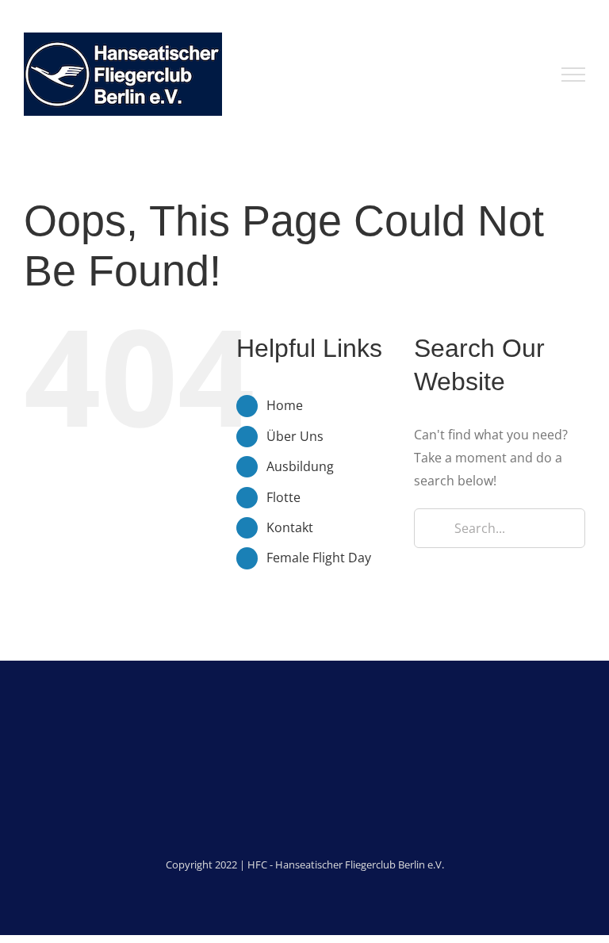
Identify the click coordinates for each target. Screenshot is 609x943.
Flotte (283, 497)
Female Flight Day (318, 557)
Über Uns (295, 436)
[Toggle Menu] (573, 74)
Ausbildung (300, 466)
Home (284, 405)
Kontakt (289, 527)
